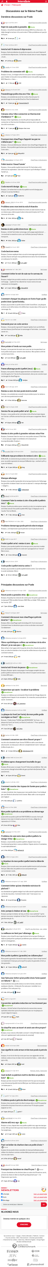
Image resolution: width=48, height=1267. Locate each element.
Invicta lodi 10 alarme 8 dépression (16, 49)
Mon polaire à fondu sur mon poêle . (16, 346)
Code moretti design (10, 186)
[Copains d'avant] (12, 1260)
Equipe (19, 1236)
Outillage (44, 294)
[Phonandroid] (35, 1264)
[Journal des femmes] (12, 1251)
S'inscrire (24, 1224)
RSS (18, 1238)
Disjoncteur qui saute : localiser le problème (20, 690)
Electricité (44, 685)
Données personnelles (36, 1238)
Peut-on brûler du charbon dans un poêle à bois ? (22, 1145)
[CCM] (35, 1251)
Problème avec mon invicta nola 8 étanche (19, 206)
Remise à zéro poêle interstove (14, 229)
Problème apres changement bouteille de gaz (21, 762)
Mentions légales (30, 1240)
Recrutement (24, 1238)
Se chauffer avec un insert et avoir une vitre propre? (23, 1027)
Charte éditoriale (27, 1236)
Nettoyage (44, 269)
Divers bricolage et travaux (39, 1165)
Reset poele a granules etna (13, 595)
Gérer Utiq (21, 1240)
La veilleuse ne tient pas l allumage (16, 933)
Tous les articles (10, 1238)
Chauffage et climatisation (39, 135)
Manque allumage (9, 478)
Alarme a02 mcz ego (10, 1122)
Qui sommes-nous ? (10, 1236)
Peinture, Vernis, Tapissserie (38, 1071)
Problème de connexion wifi (13, 71)
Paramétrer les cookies (10, 1240)
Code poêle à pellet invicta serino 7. (16, 566)
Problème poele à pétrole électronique (18, 1100)
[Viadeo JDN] (35, 1260)
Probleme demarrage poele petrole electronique (22, 526)
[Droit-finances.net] (35, 1255)
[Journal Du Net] (12, 1255)
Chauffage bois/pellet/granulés (37, 23)
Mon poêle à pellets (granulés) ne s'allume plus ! (22, 955)
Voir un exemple (40, 1194)
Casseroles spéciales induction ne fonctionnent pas (24, 1003)
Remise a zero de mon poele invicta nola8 (19, 391)
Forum (7, 5)
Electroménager (42, 999)
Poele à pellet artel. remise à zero (15, 543)
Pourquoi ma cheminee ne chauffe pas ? (18, 1169)
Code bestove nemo (10, 251)
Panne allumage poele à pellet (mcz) (17, 369)
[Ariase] (12, 1264)
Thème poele (16, 5)
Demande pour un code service (14, 324)
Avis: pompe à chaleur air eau (13, 911)
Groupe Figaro (41, 1240)
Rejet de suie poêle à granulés (14, 27)
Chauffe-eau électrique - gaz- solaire (36, 929)
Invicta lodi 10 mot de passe (13, 667)
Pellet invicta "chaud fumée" (13, 164)
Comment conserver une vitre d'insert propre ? (21, 739)
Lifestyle (6, 1194)
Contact (41, 1236)
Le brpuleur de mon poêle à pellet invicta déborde (22, 861)
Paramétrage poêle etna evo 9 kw (15, 94)
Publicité (35, 1236)
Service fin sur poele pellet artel (15, 411)
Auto (4, 1197)
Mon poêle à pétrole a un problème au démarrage (22, 811)
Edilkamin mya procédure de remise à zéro (19, 456)
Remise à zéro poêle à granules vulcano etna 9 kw (22, 433)
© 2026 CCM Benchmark (24, 1242)
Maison (45, 638)
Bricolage (6, 1200)
